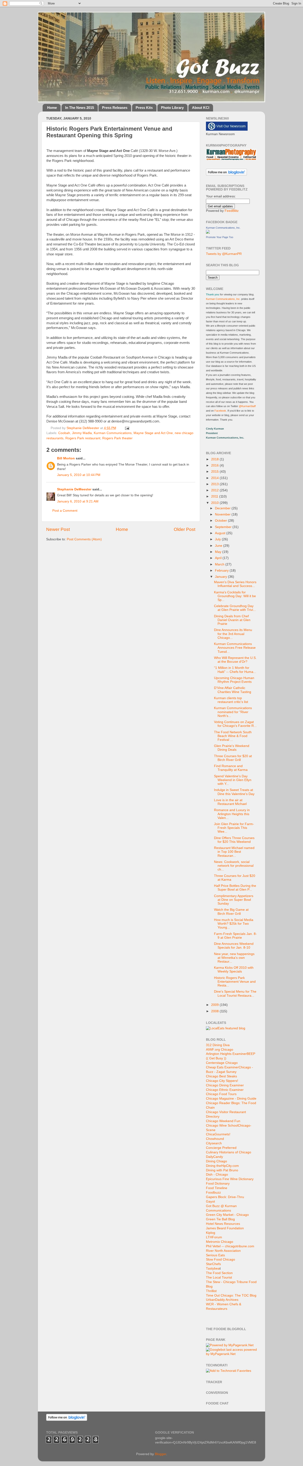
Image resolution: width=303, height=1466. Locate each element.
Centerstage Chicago (222, 1063)
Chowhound (215, 1139)
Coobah (64, 433)
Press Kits (144, 108)
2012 (215, 490)
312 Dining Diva (218, 1045)
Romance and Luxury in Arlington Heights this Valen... (232, 813)
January (221, 576)
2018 (215, 459)
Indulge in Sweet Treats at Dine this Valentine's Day (234, 791)
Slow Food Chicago (220, 1259)
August (220, 533)
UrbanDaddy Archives (222, 1300)
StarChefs (213, 1264)
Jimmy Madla (82, 433)
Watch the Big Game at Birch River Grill (231, 911)
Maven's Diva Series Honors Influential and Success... (235, 584)
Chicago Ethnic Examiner (225, 1090)
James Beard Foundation (225, 1228)
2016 (215, 465)
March (220, 564)
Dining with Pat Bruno (222, 1170)
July (218, 539)
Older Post (184, 529)
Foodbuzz (213, 1192)
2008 (215, 1011)
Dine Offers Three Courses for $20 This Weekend (234, 840)
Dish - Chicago (217, 1174)
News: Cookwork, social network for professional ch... (234, 865)
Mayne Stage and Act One (153, 433)
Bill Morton (66, 458)
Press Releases (114, 108)
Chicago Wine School (222, 1125)
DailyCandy (214, 1157)
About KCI (200, 108)
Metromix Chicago (219, 1242)
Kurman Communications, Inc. (223, 227)
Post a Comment (64, 510)
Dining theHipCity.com (222, 1166)
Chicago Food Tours (221, 1094)
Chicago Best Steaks (221, 1076)
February (222, 570)
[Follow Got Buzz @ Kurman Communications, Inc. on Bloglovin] (226, 174)
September (223, 527)
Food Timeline (216, 1188)
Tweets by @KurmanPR (224, 254)
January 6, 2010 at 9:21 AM (77, 501)
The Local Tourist (219, 1277)
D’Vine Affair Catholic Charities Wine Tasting (232, 689)
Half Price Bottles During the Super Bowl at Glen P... (235, 887)
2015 (215, 471)
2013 (215, 484)
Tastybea (213, 1268)
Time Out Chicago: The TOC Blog (231, 1295)
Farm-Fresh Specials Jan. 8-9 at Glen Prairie (235, 935)
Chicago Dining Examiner (225, 1085)
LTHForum (214, 1237)
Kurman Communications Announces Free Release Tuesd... (235, 647)
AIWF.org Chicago (219, 1049)
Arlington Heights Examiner (226, 1054)
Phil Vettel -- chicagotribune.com (230, 1246)
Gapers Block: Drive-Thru (225, 1197)
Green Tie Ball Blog (220, 1219)
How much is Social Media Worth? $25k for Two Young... (233, 923)
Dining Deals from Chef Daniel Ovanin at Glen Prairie (232, 620)
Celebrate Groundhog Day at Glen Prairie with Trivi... (235, 608)
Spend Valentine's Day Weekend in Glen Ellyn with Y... (232, 780)
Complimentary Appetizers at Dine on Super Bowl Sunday (233, 899)
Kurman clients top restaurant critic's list (231, 700)
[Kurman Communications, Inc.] (208, 232)
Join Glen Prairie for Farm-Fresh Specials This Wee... (234, 827)
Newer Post (58, 529)
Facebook (220, 410)
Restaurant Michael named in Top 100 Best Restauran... (234, 851)
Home (52, 108)
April (219, 558)
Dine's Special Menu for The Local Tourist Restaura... (235, 993)
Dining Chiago (216, 1161)
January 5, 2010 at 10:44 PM (78, 475)
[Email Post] (126, 428)
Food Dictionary (218, 1183)
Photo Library (172, 108)
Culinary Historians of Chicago (228, 1152)
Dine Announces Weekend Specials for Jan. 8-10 (234, 945)
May (218, 552)
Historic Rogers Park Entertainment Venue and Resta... (235, 981)
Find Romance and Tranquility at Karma (231, 768)
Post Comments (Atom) (84, 539)
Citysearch (214, 1143)
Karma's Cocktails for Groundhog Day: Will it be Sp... (235, 596)
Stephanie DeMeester (74, 489)
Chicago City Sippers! (222, 1081)
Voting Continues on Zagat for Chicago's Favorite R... (235, 724)
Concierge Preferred (221, 1148)
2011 (215, 496)
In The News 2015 (79, 108)
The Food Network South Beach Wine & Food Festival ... (233, 736)
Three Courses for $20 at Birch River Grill (233, 758)
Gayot (210, 1201)
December (223, 508)
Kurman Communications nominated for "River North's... (233, 711)
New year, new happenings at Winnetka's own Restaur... (234, 957)
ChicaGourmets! (218, 1134)
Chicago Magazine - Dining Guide (231, 1098)
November (223, 514)
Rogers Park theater (117, 438)
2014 (215, 478)
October (221, 520)
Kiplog (210, 1233)
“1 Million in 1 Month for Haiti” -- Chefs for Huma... (235, 669)
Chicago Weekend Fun (223, 1121)
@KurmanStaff (247, 406)
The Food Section (219, 1273)
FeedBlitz (232, 211)
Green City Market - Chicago (227, 1215)
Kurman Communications (113, 433)
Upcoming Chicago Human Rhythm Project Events (234, 680)
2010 (215, 503)
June (219, 545)
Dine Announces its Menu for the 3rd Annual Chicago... (233, 633)
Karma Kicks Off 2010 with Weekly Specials (234, 969)
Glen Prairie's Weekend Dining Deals (231, 747)
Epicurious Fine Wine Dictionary (230, 1179)
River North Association (223, 1251)
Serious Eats (215, 1255)
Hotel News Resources (223, 1224)
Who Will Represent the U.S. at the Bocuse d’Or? (235, 659)
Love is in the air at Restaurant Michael (230, 802)
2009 (215, 1005)
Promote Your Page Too (219, 237)
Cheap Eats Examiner (222, 1067)
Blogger (160, 1454)
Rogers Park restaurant (82, 438)
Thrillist (211, 1291)
